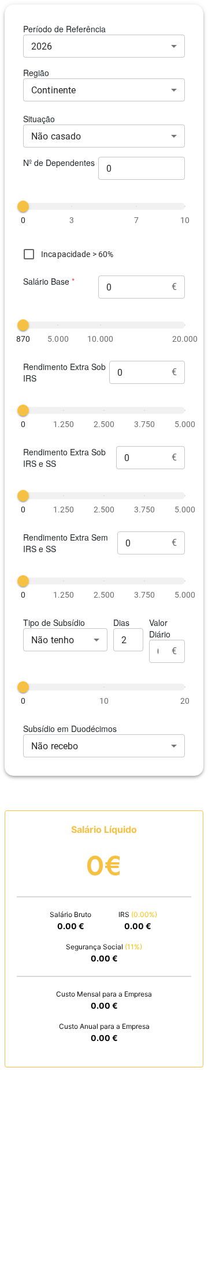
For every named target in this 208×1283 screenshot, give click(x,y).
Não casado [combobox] (56, 136)
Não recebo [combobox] (55, 746)
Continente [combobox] (53, 90)
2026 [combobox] (42, 46)
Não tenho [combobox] (52, 640)
